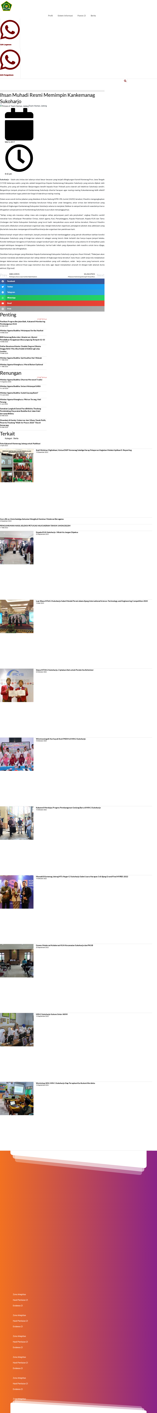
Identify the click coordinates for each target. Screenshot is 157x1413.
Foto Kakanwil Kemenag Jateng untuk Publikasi (20, 443)
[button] (125, 81)
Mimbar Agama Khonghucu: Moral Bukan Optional (21, 364)
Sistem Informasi (65, 16)
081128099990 (7, 42)
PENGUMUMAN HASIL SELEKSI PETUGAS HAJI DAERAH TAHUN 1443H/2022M (35, 525)
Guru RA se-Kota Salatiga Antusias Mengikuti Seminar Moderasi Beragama (32, 519)
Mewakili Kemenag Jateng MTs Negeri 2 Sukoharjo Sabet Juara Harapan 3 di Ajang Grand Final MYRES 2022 (82, 876)
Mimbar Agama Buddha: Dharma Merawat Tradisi (21, 379)
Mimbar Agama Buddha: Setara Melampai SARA (20, 386)
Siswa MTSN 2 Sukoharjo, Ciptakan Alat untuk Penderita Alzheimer (65, 670)
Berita (93, 16)
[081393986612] (10, 59)
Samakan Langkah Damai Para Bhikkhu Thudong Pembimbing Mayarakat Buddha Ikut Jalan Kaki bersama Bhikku (20, 411)
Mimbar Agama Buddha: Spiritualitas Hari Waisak (21, 358)
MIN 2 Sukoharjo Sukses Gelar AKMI (52, 1014)
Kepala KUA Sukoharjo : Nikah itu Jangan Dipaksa (57, 532)
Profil (50, 16)
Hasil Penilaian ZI (20, 1300)
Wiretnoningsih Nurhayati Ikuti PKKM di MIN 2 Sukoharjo (61, 739)
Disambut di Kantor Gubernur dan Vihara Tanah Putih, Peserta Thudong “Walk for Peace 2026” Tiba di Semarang (23, 422)
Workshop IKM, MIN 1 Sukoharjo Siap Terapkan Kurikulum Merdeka (65, 1083)
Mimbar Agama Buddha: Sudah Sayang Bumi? (19, 393)
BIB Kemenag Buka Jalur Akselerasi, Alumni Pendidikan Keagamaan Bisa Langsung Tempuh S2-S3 (22, 338)
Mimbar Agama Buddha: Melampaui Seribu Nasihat (21, 330)
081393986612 (6, 72)
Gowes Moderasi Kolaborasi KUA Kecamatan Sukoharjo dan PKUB (64, 945)
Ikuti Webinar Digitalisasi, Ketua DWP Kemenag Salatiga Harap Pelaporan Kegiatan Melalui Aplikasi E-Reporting (84, 450)
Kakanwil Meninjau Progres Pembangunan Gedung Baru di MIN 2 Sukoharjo (68, 807)
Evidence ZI (18, 1306)
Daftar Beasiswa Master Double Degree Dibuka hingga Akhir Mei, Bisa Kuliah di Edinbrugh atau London (20, 348)
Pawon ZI (82, 16)
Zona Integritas (19, 1294)
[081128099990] (10, 29)
